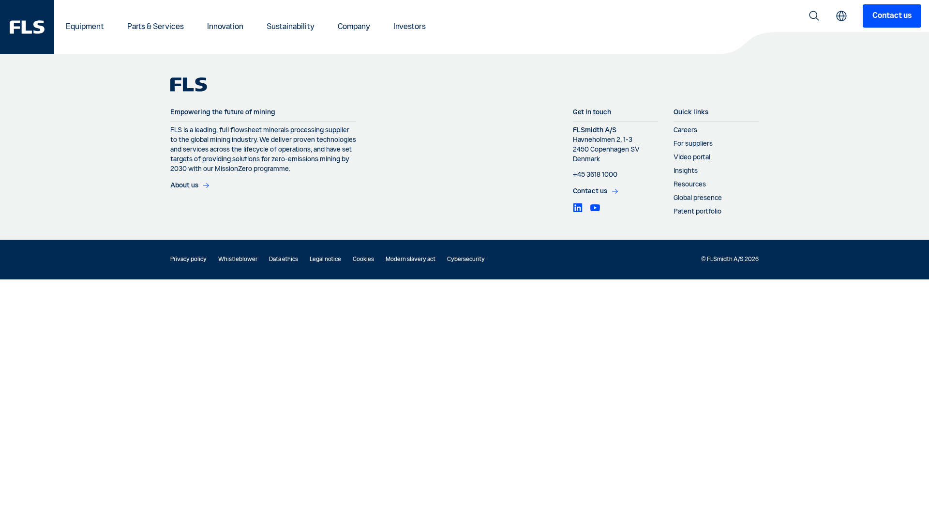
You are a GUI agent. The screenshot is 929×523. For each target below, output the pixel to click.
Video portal (692, 157)
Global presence (698, 198)
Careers (685, 130)
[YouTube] (595, 208)
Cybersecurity (466, 259)
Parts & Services (155, 27)
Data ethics (283, 259)
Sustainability (291, 27)
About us (184, 185)
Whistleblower (237, 259)
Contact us (892, 16)
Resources (690, 184)
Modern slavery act (410, 259)
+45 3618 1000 (595, 175)
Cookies (363, 259)
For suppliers (693, 144)
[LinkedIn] (578, 208)
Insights (686, 171)
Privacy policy (188, 259)
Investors (409, 27)
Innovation (225, 27)
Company (354, 27)
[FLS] (27, 27)
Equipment (85, 27)
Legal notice (325, 259)
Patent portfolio (697, 212)
